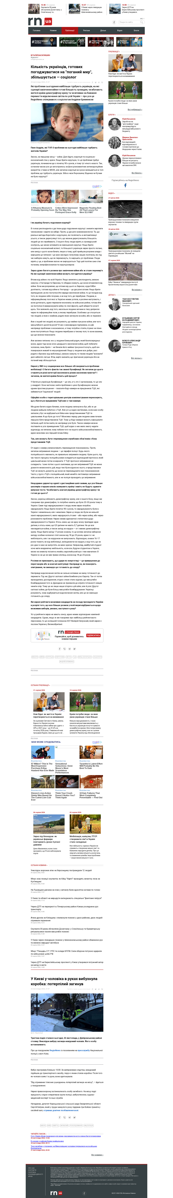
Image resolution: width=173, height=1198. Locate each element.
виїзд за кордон (84, 657)
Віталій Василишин (40, 55)
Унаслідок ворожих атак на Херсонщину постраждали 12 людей (61, 870)
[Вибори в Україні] (129, 46)
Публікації (69, 30)
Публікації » (114, 52)
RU (144, 18)
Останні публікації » (40, 685)
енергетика (59, 657)
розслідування (76, 1125)
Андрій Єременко (67, 661)
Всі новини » (97, 1155)
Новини (53, 30)
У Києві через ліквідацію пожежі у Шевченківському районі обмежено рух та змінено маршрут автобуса (67, 941)
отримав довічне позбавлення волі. (61, 1110)
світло (68, 657)
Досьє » (112, 295)
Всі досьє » (136, 358)
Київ (49, 1125)
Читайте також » (38, 1134)
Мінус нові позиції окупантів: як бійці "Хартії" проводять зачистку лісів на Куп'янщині (65, 880)
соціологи (97, 657)
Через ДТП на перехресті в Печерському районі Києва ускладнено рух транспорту (64, 908)
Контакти (32, 1170)
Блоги (136, 30)
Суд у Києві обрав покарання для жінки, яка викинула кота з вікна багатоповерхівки (66, 1136)
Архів (30, 1176)
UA (141, 18)
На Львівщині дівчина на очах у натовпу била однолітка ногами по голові (65, 890)
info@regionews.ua (37, 59)
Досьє (103, 30)
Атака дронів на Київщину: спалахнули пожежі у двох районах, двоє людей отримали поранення (66, 919)
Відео (119, 30)
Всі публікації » (135, 109)
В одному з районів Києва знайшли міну (47, 1141)
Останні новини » (39, 865)
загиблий (64, 1125)
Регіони (86, 30)
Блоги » (112, 115)
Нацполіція (88, 1125)
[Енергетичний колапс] (44, 46)
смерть (55, 1125)
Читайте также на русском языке (78, 82)
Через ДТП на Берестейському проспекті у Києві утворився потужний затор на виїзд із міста (67, 963)
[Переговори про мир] (101, 46)
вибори (35, 657)
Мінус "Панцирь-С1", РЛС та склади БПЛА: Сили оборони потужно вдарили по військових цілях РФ (66, 952)
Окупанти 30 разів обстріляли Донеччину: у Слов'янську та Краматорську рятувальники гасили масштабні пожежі (65, 930)
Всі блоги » (137, 173)
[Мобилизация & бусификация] (72, 46)
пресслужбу (84, 1050)
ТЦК (74, 657)
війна (42, 657)
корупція (49, 657)
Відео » (111, 193)
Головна (36, 30)
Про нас (31, 1168)
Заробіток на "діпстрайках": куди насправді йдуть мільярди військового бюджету (131, 126)
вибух (43, 1125)
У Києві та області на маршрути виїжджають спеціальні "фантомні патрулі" (66, 898)
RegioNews (55, 1050)
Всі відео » (137, 290)
